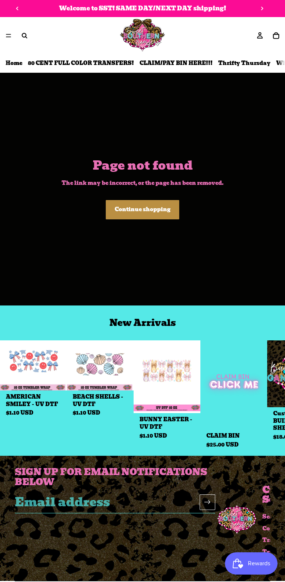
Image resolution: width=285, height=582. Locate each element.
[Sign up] (207, 502)
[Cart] (276, 35)
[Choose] (255, 418)
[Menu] (8, 35)
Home (14, 63)
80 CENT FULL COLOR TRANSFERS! (81, 63)
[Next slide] (262, 8)
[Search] (24, 35)
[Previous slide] (17, 8)
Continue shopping (142, 209)
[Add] (55, 379)
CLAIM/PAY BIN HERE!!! (176, 63)
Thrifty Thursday (244, 63)
